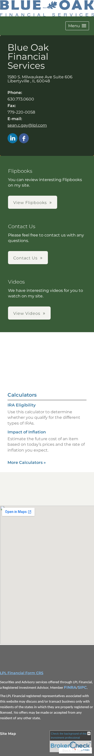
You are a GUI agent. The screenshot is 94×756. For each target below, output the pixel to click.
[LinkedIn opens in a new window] (13, 138)
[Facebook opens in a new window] (24, 138)
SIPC (82, 687)
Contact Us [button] (25, 258)
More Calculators (27, 462)
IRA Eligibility (22, 405)
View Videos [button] (26, 313)
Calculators (22, 395)
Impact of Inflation (27, 432)
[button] (77, 25)
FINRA (70, 687)
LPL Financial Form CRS (21, 673)
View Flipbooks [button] (30, 202)
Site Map (8, 733)
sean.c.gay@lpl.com (27, 125)
